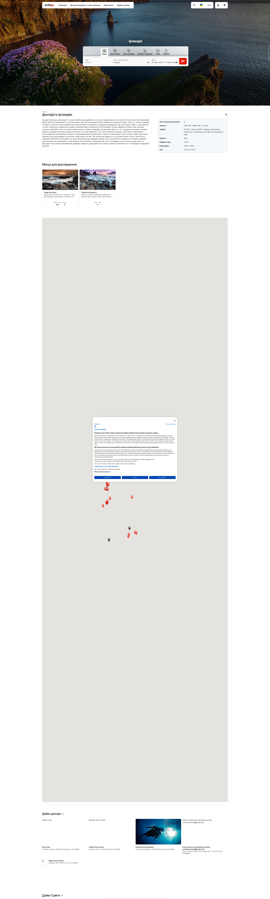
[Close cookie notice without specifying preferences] (175, 420)
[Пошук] (194, 5)
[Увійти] (218, 5)
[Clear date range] (176, 62)
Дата (153, 60)
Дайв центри (51, 814)
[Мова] (201, 5)
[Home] (50, 5)
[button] (129, 528)
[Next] (234, 837)
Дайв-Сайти (51, 895)
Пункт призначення (121, 60)
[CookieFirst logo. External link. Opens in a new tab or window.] (95, 426)
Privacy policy (171, 424)
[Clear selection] (148, 62)
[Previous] (36, 837)
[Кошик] (224, 5)
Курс (87, 60)
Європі (44, 112)
